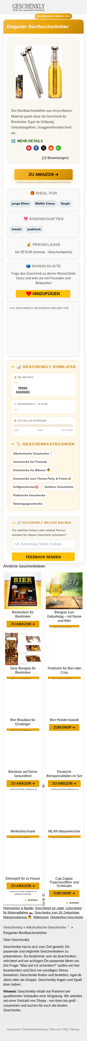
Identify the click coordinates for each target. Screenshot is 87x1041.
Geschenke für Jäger (49, 908)
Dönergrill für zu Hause (22, 878)
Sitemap (74, 1029)
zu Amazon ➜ (43, 174)
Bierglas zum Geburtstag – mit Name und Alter (64, 616)
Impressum (13, 1029)
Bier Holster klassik (64, 720)
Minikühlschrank (23, 831)
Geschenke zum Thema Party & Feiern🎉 (42, 478)
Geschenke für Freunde (30, 461)
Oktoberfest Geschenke (66, 917)
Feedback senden (43, 557)
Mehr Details (27, 141)
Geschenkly (12, 927)
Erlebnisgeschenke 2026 (53, 16)
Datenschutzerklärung (35, 1029)
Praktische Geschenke (29, 495)
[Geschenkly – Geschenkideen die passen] (28, 7)
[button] (28, 148)
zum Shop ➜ (64, 727)
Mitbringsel (40, 917)
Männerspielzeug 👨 (17, 917)
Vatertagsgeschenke (27, 503)
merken (31, 900)
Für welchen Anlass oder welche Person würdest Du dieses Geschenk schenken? (39, 533)
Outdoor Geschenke (58, 486)
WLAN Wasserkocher (64, 831)
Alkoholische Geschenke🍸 (33, 453)
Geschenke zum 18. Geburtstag (57, 912)
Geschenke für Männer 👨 (31, 470)
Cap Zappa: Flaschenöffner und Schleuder (64, 882)
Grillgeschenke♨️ (25, 486)
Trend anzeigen (23, 390)
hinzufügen (46, 293)
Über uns (55, 1029)
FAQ (65, 1029)
